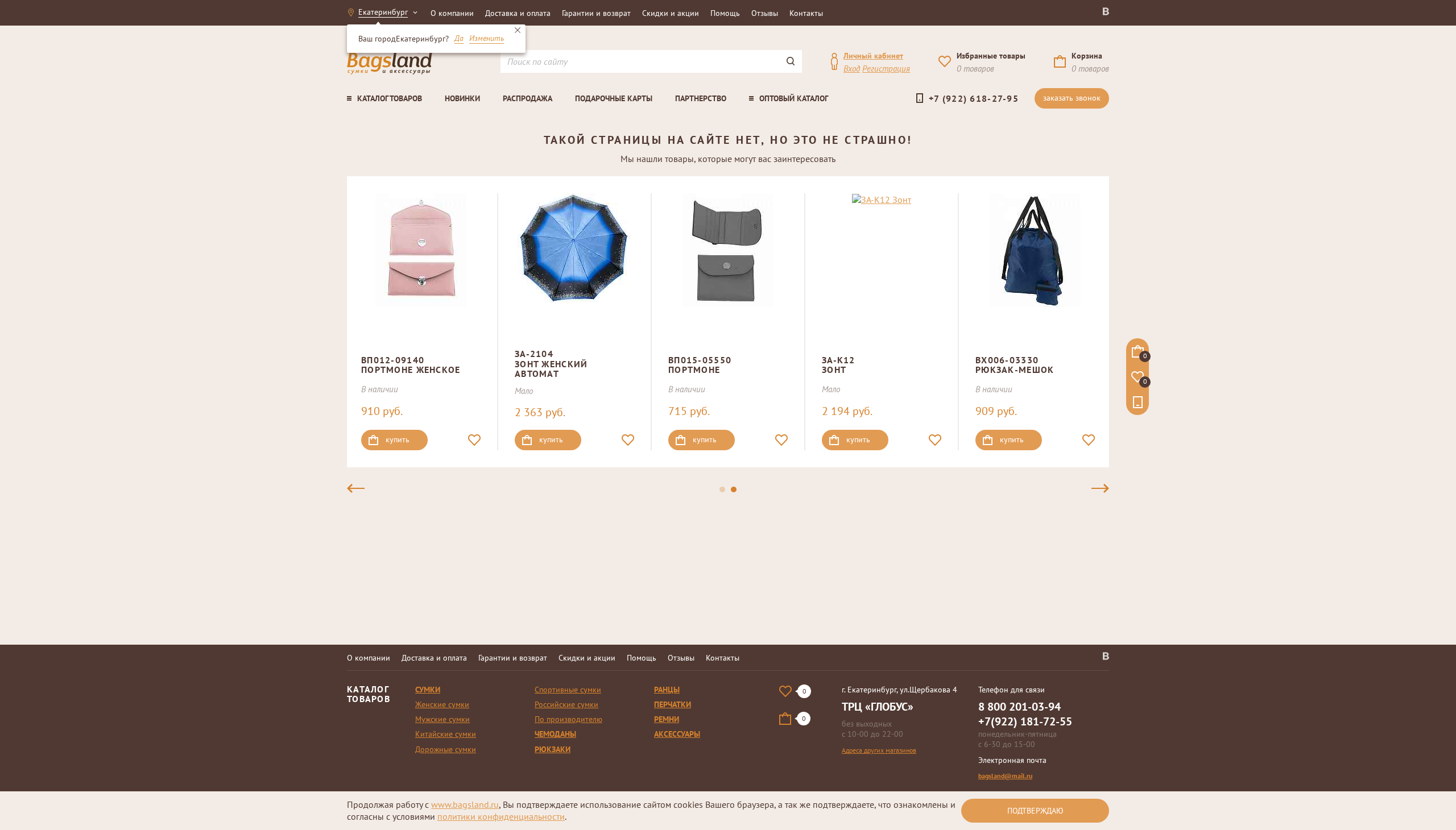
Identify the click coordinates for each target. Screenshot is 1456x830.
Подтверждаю (1035, 811)
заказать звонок (1072, 98)
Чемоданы (555, 734)
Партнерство (700, 98)
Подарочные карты (613, 98)
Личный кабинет (873, 56)
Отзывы (764, 13)
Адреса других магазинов (879, 750)
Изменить (486, 38)
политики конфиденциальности (501, 816)
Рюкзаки (552, 749)
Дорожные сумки (445, 749)
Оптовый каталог (793, 98)
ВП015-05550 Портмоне (699, 365)
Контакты (806, 13)
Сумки (427, 689)
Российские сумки (566, 704)
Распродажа (527, 98)
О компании (452, 13)
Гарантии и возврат (596, 13)
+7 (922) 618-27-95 (974, 98)
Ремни (666, 719)
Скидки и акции (670, 13)
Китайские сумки (445, 734)
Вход (851, 68)
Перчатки (672, 704)
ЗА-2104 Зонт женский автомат (551, 363)
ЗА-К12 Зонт (838, 365)
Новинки (462, 98)
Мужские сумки (442, 719)
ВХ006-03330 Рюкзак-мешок (1014, 365)
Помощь (725, 13)
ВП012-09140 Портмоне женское (410, 365)
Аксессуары (677, 734)
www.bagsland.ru (465, 804)
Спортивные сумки (568, 689)
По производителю (568, 719)
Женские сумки (442, 704)
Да (459, 38)
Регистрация (886, 68)
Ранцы (667, 689)
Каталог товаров (389, 98)
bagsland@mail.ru (1005, 775)
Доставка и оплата (518, 13)
